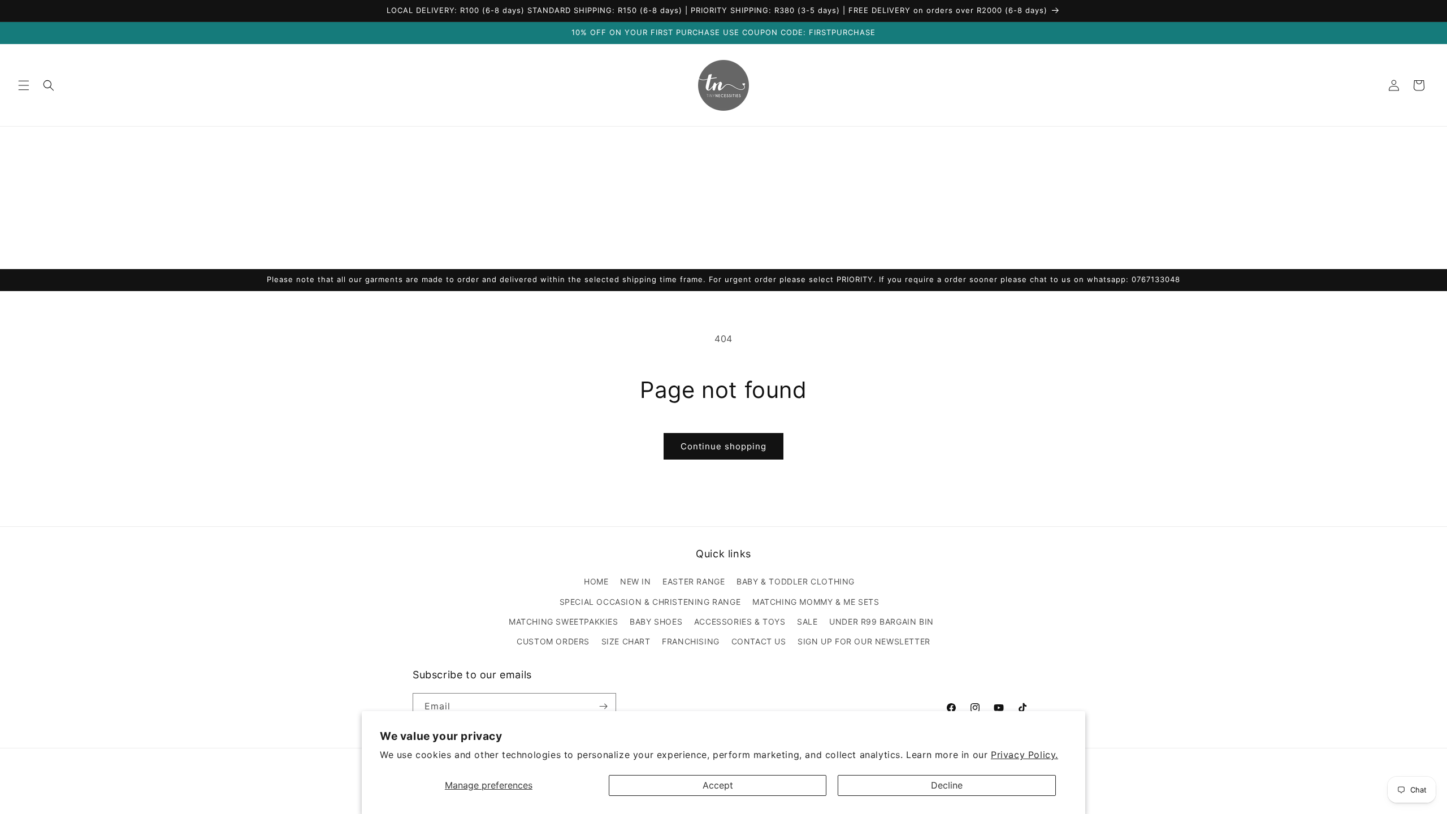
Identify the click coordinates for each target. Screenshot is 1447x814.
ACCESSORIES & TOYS (740, 621)
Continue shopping (723, 446)
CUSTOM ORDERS (553, 641)
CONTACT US (758, 641)
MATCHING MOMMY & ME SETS (815, 602)
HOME (596, 581)
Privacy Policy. (1024, 754)
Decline (947, 785)
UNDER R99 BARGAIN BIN (881, 621)
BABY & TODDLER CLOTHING (796, 581)
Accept (718, 785)
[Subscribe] (603, 706)
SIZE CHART (626, 641)
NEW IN (635, 581)
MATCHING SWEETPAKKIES (563, 621)
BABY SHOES (656, 621)
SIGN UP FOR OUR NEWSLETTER (864, 641)
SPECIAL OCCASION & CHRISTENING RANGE (650, 602)
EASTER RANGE (693, 581)
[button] (23, 85)
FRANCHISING (691, 641)
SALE (807, 621)
